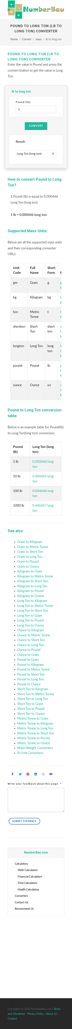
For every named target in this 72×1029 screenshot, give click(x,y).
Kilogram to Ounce (30, 596)
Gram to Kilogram (29, 542)
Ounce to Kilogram (30, 630)
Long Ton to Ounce (30, 625)
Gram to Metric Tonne (32, 547)
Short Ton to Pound (31, 708)
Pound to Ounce (29, 684)
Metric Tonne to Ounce (33, 743)
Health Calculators (28, 889)
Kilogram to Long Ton (32, 586)
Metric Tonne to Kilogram (35, 723)
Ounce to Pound (29, 649)
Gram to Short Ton (30, 551)
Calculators (21, 864)
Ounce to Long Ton (30, 645)
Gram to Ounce (28, 566)
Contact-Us (21, 902)
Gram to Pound (28, 561)
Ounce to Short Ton (31, 640)
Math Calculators (28, 870)
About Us (51, 1014)
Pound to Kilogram (30, 664)
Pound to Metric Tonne (33, 669)
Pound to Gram (28, 659)
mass (38, 39)
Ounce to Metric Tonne (33, 635)
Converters (21, 896)
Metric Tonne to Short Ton (35, 733)
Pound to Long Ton (30, 679)
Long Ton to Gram (29, 615)
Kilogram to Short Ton (32, 581)
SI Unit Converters (30, 753)
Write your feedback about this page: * (34, 783)
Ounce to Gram (28, 654)
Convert (26, 39)
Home (14, 39)
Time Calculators (27, 883)
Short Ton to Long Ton (32, 699)
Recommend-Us (24, 909)
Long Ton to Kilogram (32, 600)
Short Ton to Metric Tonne (35, 694)
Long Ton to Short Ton (32, 610)
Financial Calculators (30, 876)
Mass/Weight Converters (35, 748)
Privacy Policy (35, 1014)
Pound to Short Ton (31, 674)
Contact (12, 1018)
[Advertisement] (36, 956)
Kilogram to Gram (29, 571)
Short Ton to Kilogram (32, 689)
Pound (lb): (23, 102)
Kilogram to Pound (30, 591)
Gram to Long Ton (29, 556)
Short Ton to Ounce (31, 713)
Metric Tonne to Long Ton (35, 728)
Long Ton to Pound (30, 620)
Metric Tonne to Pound (33, 738)
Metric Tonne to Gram (32, 718)
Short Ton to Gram (30, 704)
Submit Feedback (24, 821)
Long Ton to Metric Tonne (35, 605)
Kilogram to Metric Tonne (35, 576)
